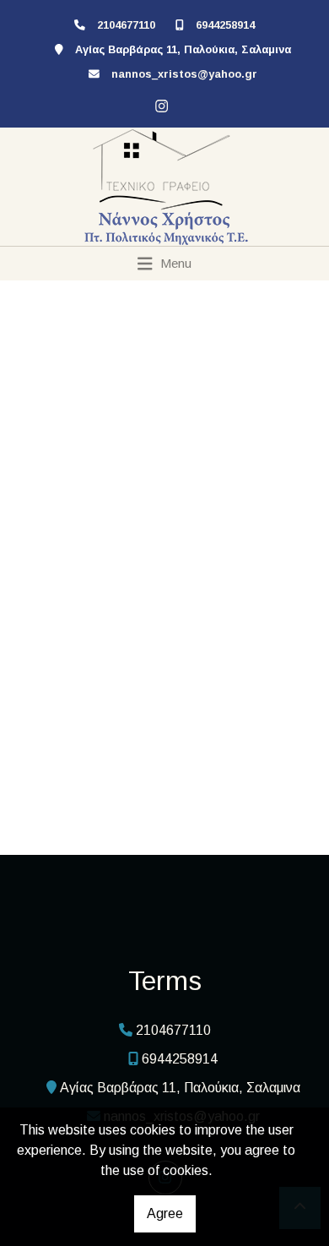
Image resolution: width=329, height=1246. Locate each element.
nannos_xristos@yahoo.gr (184, 74)
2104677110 (126, 25)
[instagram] (159, 104)
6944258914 (225, 25)
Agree (165, 1213)
